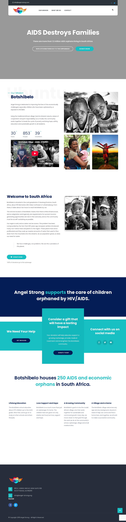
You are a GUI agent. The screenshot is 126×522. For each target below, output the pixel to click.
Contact (67, 10)
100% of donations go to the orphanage (53, 49)
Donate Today (63, 353)
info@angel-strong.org (23, 495)
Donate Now (84, 49)
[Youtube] (110, 342)
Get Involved (21, 340)
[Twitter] (105, 342)
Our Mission (43, 10)
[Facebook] (99, 342)
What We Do (56, 10)
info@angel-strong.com (21, 2)
